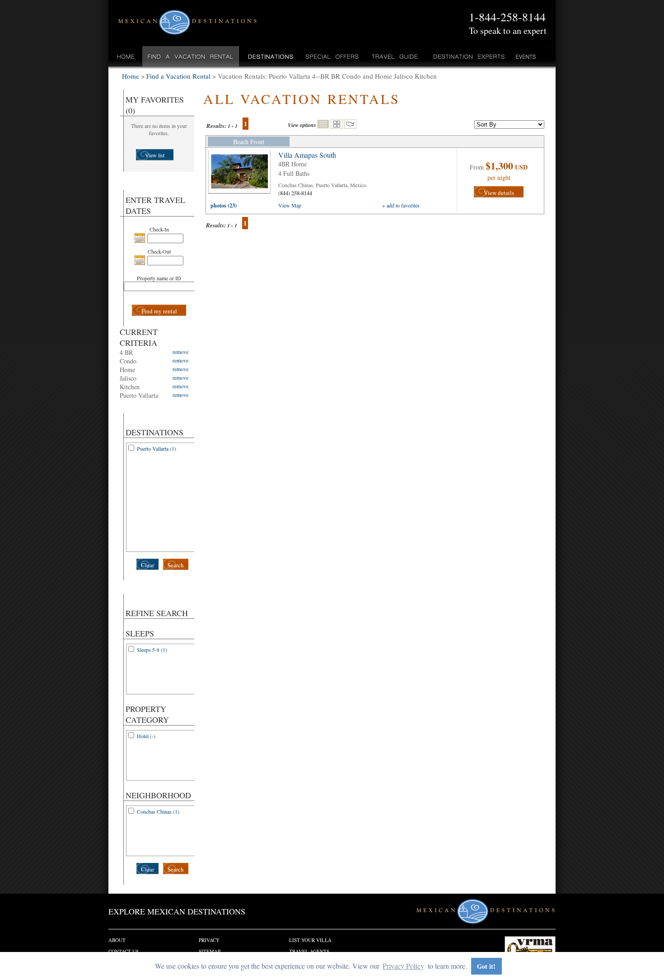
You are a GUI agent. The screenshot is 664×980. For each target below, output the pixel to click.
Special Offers (332, 56)
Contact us (123, 951)
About (117, 940)
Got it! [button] (486, 966)
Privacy (209, 940)
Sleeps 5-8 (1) (152, 649)
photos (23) (223, 205)
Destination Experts (467, 56)
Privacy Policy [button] (403, 966)
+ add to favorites (401, 205)
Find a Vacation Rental (190, 56)
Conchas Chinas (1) (158, 811)
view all (241, 174)
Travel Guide (395, 56)
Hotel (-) (146, 736)
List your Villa (310, 940)
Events (525, 56)
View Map (289, 205)
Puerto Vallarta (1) (156, 448)
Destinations (269, 56)
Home (125, 56)
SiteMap (209, 951)
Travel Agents (309, 951)
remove (180, 351)
